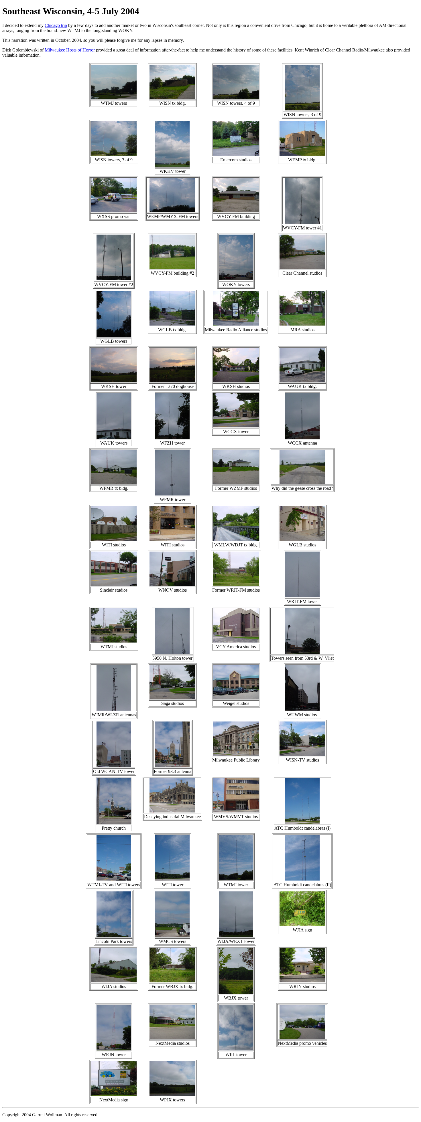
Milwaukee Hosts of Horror (70, 49)
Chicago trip (56, 25)
